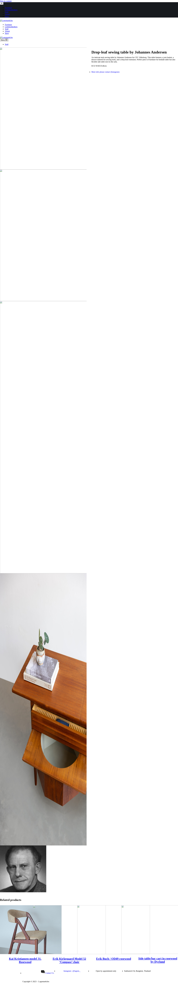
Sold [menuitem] (6, 12)
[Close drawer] (1, 3)
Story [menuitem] (7, 16)
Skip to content (6, 1)
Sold (6, 44)
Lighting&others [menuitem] (11, 10)
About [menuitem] (7, 14)
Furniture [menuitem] (8, 8)
